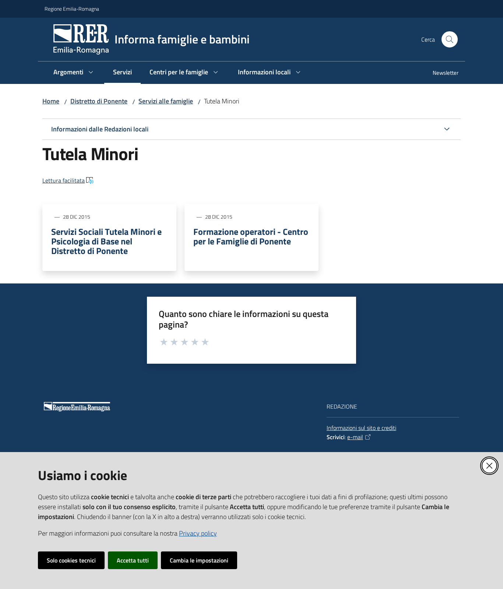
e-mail (355, 437)
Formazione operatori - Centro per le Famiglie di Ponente (250, 236)
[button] (449, 39)
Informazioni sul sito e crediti (361, 427)
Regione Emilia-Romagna (72, 9)
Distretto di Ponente (98, 101)
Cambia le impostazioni (199, 560)
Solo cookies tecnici (71, 560)
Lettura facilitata (63, 180)
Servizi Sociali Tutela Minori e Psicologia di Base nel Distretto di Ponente (106, 241)
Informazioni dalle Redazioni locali (99, 129)
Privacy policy (198, 533)
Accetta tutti (133, 560)
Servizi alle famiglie (165, 101)
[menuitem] (441, 73)
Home (50, 101)
